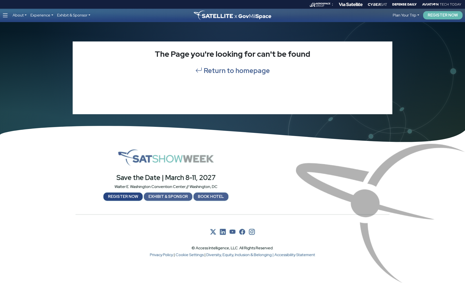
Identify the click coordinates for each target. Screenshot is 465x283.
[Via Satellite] (351, 4)
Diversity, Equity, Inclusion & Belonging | (240, 254)
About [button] (18, 15)
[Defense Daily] (404, 4)
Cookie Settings (190, 254)
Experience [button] (40, 15)
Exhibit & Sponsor (168, 196)
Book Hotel (211, 196)
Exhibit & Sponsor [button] (72, 15)
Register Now (443, 15)
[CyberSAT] (377, 4)
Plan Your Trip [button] (404, 15)
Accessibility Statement (294, 254)
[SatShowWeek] (166, 158)
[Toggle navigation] (5, 15)
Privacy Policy (161, 254)
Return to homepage (236, 70)
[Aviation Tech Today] (441, 4)
